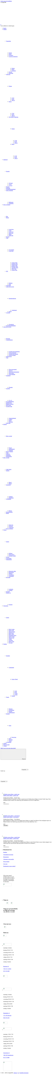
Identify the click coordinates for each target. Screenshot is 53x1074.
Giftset (10, 639)
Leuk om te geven (10, 286)
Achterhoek (14, 310)
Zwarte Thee (14, 270)
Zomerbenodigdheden (11, 325)
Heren (10, 54)
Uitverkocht (6, 803)
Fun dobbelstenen (10, 401)
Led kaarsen (8, 558)
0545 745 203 (6, 1017)
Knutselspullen (9, 512)
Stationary (5, 159)
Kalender (8, 188)
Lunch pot (11, 231)
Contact (5, 745)
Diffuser (10, 553)
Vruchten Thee (15, 267)
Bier (7, 216)
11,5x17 (10, 185)
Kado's (4, 28)
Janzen (7, 541)
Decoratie (8, 577)
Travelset (11, 640)
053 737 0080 (6, 1057)
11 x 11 (10, 400)
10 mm (15, 693)
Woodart (11, 387)
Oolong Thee (14, 265)
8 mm (15, 692)
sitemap (15, 1072)
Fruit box (11, 526)
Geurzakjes (11, 576)
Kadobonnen (9, 402)
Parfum (4, 29)
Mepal (7, 217)
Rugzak (10, 711)
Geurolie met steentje (13, 354)
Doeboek (11, 450)
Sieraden (8, 655)
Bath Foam (11, 633)
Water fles (11, 235)
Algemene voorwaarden (8, 859)
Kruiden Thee (15, 264)
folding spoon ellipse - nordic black (11, 838)
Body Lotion (11, 629)
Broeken (11, 739)
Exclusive (11, 55)
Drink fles (11, 525)
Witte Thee (14, 268)
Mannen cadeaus (9, 404)
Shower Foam (12, 631)
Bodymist (11, 73)
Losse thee (11, 251)
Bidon (10, 234)
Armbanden (11, 667)
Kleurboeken (9, 456)
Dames (10, 52)
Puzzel (10, 447)
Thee (7, 238)
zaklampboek (12, 449)
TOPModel (8, 499)
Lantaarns (11, 589)
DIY (7, 271)
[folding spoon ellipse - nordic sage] (27, 788)
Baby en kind (9, 436)
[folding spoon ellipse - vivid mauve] (27, 810)
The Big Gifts (9, 406)
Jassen (10, 741)
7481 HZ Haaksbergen (8, 1055)
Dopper (7, 236)
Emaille (13, 695)
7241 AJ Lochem (7, 968)
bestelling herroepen (24, 1072)
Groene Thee (14, 262)
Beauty (10, 510)
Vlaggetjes (11, 203)
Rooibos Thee (15, 266)
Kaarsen (8, 591)
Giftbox (10, 419)
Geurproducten (9, 339)
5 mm (15, 691)
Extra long (14, 737)
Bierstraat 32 (6, 966)
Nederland (8, 455)
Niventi (10, 72)
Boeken (5, 424)
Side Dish (8, 423)
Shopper (10, 708)
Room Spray (11, 554)
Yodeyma (8, 74)
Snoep (10, 311)
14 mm (15, 694)
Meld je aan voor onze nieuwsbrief (8, 748)
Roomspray (11, 572)
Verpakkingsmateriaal (10, 189)
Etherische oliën (12, 571)
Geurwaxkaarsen (12, 352)
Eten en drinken (6, 204)
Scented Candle (12, 555)
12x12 (10, 184)
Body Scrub (11, 641)
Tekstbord (8, 375)
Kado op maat (6, 744)
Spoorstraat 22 (6, 1052)
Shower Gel (11, 637)
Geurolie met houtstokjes (14, 351)
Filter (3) (23, 759)
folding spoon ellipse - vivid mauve (11, 817)
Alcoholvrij (11, 324)
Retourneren (6, 857)
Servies (7, 557)
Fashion (5, 644)
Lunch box (11, 229)
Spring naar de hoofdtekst (6, 1)
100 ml (13, 100)
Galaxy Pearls (15, 679)
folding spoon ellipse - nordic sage (10, 795)
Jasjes (10, 738)
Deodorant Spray (12, 635)
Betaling (5, 852)
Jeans (10, 725)
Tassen (7, 697)
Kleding (8, 713)
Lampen (10, 590)
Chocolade (8, 285)
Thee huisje (11, 373)
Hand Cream (11, 636)
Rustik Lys (8, 592)
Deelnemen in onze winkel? (9, 866)
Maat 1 (10, 482)
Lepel (10, 230)
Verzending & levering (8, 854)
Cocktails (8, 312)
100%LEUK (9, 356)
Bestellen (6, 825)
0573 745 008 (6, 971)
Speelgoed (8, 484)
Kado (7, 452)
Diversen (8, 338)
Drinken (10, 283)
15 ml (13, 98)
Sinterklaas (11, 497)
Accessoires (11, 249)
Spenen (7, 470)
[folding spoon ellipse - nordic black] (27, 831)
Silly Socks (8, 405)
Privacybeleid (6, 861)
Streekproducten (12, 298)
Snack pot (11, 233)
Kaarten (8, 171)
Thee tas (10, 370)
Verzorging (5, 605)
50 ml (13, 99)
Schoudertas (11, 710)
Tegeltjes (8, 388)
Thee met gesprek (13, 369)
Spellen (5, 743)
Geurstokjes (11, 575)
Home (10, 420)
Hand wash (11, 630)
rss (18, 1072)
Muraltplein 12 (6, 1013)
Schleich (11, 496)
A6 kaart (11, 183)
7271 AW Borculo (7, 1015)
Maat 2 (10, 483)
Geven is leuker (12, 355)
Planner (7, 186)
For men (10, 642)
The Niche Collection (13, 117)
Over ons (5, 863)
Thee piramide (12, 374)
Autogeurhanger (12, 418)
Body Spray (11, 634)
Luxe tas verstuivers (13, 56)
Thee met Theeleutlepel (14, 372)
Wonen (4, 529)
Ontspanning (9, 559)
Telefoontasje (12, 712)
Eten (10, 284)
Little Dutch (8, 469)
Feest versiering (9, 190)
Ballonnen (11, 202)
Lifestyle (8, 454)
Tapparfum (8, 41)
